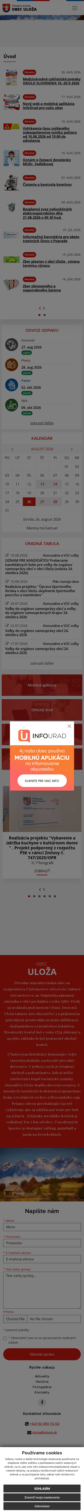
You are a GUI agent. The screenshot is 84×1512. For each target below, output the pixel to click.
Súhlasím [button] (42, 1488)
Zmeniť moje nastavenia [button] (42, 1497)
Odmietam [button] (42, 1506)
